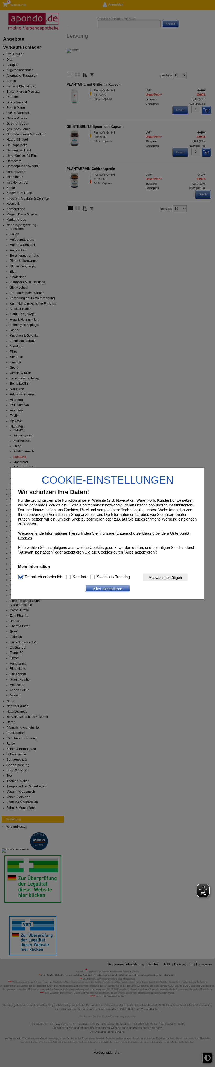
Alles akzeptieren (107, 588)
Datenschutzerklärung (135, 533)
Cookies (25, 538)
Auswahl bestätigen (165, 577)
